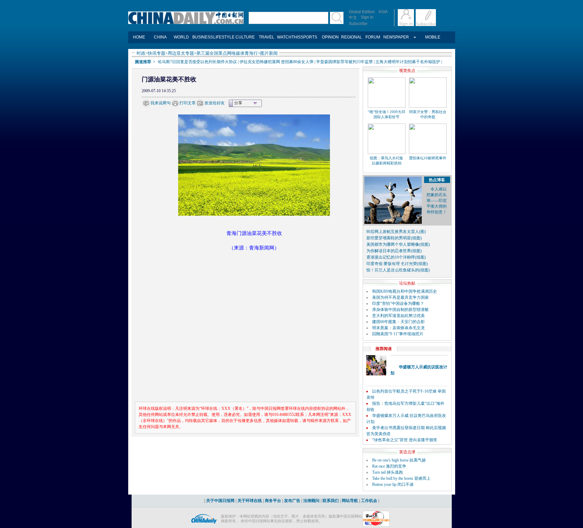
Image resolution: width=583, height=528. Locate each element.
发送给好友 (214, 103)
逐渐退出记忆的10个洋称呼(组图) (396, 257)
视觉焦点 (407, 70)
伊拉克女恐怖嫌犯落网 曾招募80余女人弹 (276, 61)
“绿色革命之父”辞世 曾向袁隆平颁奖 (404, 440)
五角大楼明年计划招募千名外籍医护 (408, 61)
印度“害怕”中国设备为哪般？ (398, 303)
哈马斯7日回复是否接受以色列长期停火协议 (197, 61)
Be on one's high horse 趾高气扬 (399, 460)
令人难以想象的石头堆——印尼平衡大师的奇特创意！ (436, 200)
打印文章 (187, 103)
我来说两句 (160, 103)
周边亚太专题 (181, 53)
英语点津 (407, 452)
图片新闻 (269, 53)
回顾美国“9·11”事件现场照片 (397, 334)
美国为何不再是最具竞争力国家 (400, 297)
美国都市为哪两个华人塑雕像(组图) (398, 244)
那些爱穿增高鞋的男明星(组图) (394, 238)
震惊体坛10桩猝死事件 (427, 158)
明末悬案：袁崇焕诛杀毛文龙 (398, 327)
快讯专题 (156, 53)
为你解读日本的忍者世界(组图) (394, 250)
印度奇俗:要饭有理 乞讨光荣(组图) (397, 263)
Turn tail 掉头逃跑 (387, 472)
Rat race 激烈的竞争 (389, 466)
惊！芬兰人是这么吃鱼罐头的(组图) (398, 270)
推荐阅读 (384, 348)
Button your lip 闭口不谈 (393, 484)
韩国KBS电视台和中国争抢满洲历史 (404, 291)
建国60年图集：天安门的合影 (398, 321)
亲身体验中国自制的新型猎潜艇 (400, 309)
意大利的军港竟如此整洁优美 (398, 315)
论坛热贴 (407, 283)
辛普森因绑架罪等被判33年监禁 (344, 61)
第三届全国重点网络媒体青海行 (227, 53)
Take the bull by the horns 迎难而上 (401, 478)
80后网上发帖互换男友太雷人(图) (396, 231)
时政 (141, 53)
